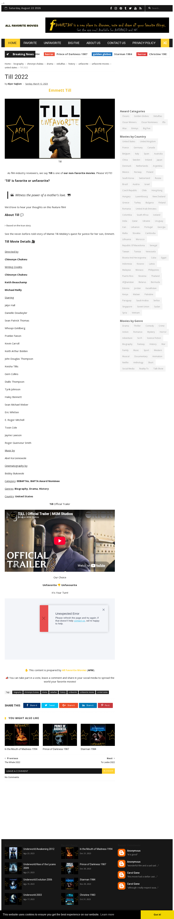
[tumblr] (125, 8)
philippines (153, 269)
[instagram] (116, 8)
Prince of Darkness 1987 (64, 54)
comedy (150, 325)
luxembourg (141, 196)
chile (144, 190)
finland (162, 202)
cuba (153, 257)
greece (125, 202)
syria (124, 312)
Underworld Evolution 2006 (37, 879)
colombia (127, 214)
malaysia (126, 269)
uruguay (159, 221)
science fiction (154, 338)
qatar (135, 221)
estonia (125, 288)
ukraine (146, 221)
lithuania (126, 239)
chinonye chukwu (35, 63)
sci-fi (139, 338)
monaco (139, 269)
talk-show (158, 368)
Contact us (116, 43)
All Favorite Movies (74, 670)
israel (147, 184)
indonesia (127, 263)
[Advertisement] (144, 83)
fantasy (141, 344)
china (125, 159)
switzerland (144, 178)
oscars (125, 116)
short (150, 362)
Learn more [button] (107, 914)
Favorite (30, 43)
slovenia (142, 276)
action (125, 331)
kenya (125, 294)
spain (146, 153)
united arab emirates (146, 208)
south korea (128, 178)
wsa (124, 128)
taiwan (125, 251)
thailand (155, 276)
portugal (148, 227)
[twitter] (130, 8)
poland (149, 172)
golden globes (95, 54)
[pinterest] (121, 8)
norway (138, 172)
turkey (137, 202)
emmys (134, 128)
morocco (140, 239)
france (125, 147)
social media (128, 368)
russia (158, 178)
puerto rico (127, 276)
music (136, 350)
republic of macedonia (133, 245)
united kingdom (148, 141)
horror (42, 54)
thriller (137, 325)
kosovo (140, 263)
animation (157, 356)
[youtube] (135, 8)
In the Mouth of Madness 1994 (21, 749)
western (158, 350)
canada (151, 147)
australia (158, 153)
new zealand (159, 196)
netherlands (142, 165)
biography (19, 63)
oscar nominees (149, 122)
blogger (108, 771)
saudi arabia (142, 300)
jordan (137, 288)
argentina (157, 165)
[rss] (140, 8)
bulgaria (150, 202)
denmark (126, 165)
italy (137, 153)
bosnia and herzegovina (134, 257)
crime (161, 325)
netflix (125, 362)
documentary (140, 356)
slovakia (136, 233)
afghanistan (128, 282)
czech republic (129, 190)
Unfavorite (52, 43)
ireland (148, 159)
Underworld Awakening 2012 (38, 849)
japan (159, 159)
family (125, 350)
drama (50, 63)
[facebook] (111, 8)
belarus (142, 282)
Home (12, 43)
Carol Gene (133, 872)
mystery (151, 331)
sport (146, 350)
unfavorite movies (100, 63)
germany (138, 147)
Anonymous (134, 850)
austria (136, 184)
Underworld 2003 (32, 895)
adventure (127, 338)
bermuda (155, 282)
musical (125, 356)
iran (124, 227)
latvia (152, 263)
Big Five (74, 43)
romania (126, 208)
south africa (142, 214)
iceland (156, 214)
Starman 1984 (116, 54)
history (71, 63)
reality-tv (144, 368)
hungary (126, 196)
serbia (156, 300)
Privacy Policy (144, 43)
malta (125, 233)
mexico (125, 172)
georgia (161, 227)
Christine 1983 (151, 54)
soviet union (143, 306)
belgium (126, 153)
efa (163, 122)
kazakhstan (151, 288)
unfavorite (83, 63)
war (163, 344)
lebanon (135, 227)
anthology (138, 362)
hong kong (157, 190)
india (124, 221)
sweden (136, 159)
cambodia (150, 233)
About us (93, 43)
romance (137, 331)
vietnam (136, 312)
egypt (163, 257)
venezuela (151, 251)
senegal (153, 245)
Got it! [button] (157, 914)
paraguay (126, 300)
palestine (149, 294)
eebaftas (61, 63)
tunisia (137, 251)
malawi (136, 294)
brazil (125, 184)
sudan (157, 306)
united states (11, 67)
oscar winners (129, 122)
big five (146, 128)
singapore (127, 306)
